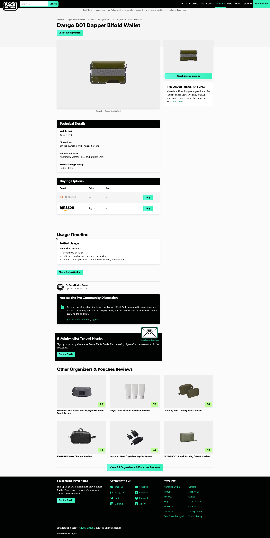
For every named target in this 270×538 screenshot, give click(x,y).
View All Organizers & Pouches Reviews (135, 467)
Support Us (193, 491)
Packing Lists (196, 4)
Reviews (220, 4)
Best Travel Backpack (174, 516)
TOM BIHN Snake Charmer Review (74, 456)
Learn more (182, 10)
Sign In (248, 4)
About (238, 4)
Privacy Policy (195, 516)
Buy (148, 197)
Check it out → (179, 101)
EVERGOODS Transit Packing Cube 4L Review (187, 456)
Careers (192, 486)
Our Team (168, 511)
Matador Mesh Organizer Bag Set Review (131, 456)
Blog (230, 4)
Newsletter (169, 506)
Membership (261, 4)
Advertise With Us (173, 486)
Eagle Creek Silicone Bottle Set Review (130, 411)
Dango (138, 19)
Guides (210, 4)
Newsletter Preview (149, 340)
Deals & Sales (195, 501)
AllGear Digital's (87, 527)
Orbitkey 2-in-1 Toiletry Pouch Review (183, 411)
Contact (192, 506)
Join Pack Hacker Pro (77, 319)
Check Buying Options (70, 33)
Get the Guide (66, 354)
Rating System (195, 511)
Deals (184, 4)
